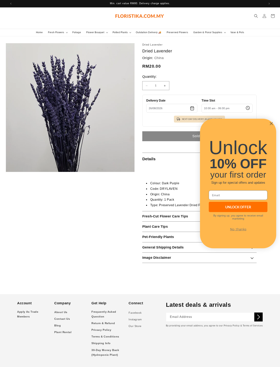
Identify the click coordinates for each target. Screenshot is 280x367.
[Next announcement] (269, 3)
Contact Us (62, 318)
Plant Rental (62, 332)
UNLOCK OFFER (238, 207)
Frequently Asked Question (103, 314)
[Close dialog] (271, 123)
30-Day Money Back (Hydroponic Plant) (105, 352)
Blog (57, 325)
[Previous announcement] (11, 3)
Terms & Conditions (105, 336)
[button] (57, 32)
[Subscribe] (258, 317)
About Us (60, 312)
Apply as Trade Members (27, 314)
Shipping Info (101, 343)
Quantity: (149, 77)
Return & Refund (103, 323)
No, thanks (238, 229)
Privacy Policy (101, 329)
